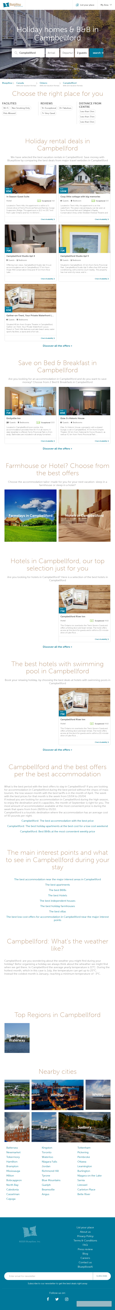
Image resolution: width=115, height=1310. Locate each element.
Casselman (12, 1194)
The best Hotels (57, 895)
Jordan (46, 1166)
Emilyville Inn (13, 418)
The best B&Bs (57, 890)
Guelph (46, 1184)
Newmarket (13, 1152)
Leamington (84, 1166)
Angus (45, 1194)
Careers (85, 1258)
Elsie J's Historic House (72, 418)
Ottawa (81, 1161)
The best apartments (57, 884)
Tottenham (83, 1147)
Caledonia (12, 1189)
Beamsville (48, 1189)
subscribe (101, 1276)
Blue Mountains (51, 1180)
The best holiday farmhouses (57, 906)
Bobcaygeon (14, 1180)
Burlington (83, 1171)
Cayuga (10, 1198)
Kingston (47, 1147)
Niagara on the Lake (89, 1175)
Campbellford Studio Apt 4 (20, 256)
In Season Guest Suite (17, 196)
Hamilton (11, 1161)
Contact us (85, 1262)
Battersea (12, 1147)
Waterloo (47, 1157)
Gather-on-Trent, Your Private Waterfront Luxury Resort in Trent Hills (42, 315)
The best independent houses (57, 900)
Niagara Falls (49, 1161)
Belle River (83, 1194)
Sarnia (81, 1180)
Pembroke (83, 1157)
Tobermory (13, 1157)
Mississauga (13, 1171)
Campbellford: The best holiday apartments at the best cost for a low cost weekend (57, 826)
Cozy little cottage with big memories (80, 196)
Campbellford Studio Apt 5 (74, 256)
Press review (85, 1249)
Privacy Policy (85, 1236)
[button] (48, 1299)
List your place (85, 1227)
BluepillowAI (85, 1266)
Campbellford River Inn (72, 616)
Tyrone (46, 1175)
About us (85, 1231)
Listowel (82, 1184)
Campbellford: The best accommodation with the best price (57, 820)
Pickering (82, 1152)
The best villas (57, 911)
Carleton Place (86, 1189)
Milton (10, 1175)
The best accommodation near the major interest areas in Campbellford (57, 879)
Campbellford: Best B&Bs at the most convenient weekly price (57, 831)
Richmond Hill (50, 1171)
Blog (85, 1253)
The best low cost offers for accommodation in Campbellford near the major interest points (57, 918)
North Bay (12, 1184)
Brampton (12, 1166)
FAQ (85, 1244)
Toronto (46, 1152)
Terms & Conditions (85, 1240)
